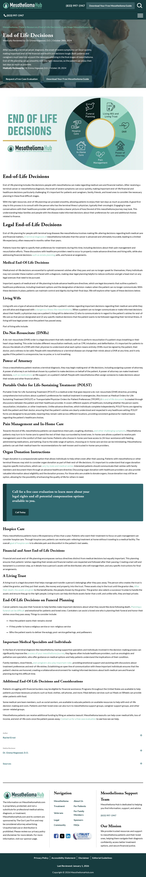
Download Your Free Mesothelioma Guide (110, 5)
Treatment (59, 806)
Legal (56, 820)
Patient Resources (28, 27)
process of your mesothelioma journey (46, 653)
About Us (78, 801)
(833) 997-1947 (75, 5)
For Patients (80, 806)
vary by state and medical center (57, 466)
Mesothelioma (10, 27)
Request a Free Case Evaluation (22, 79)
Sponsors (78, 820)
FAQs (76, 825)
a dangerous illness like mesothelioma (53, 309)
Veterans (58, 813)
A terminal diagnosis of (35, 236)
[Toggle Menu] (140, 15)
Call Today (20, 512)
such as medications (22, 374)
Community (60, 825)
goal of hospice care (19, 543)
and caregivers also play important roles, (52, 662)
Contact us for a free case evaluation (78, 718)
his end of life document (113, 399)
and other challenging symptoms (110, 430)
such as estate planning (43, 255)
